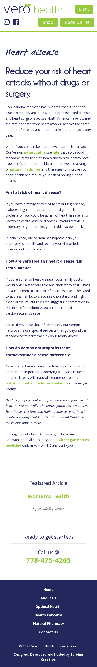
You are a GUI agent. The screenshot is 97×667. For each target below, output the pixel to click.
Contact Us (48, 632)
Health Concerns (49, 615)
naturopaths (34, 152)
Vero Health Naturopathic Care (33, 9)
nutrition (13, 383)
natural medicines (25, 169)
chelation (60, 383)
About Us (48, 598)
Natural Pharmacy (48, 623)
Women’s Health (48, 496)
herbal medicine (36, 383)
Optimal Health (48, 606)
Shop (48, 22)
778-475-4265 (48, 560)
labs (56, 152)
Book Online (77, 22)
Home (48, 589)
